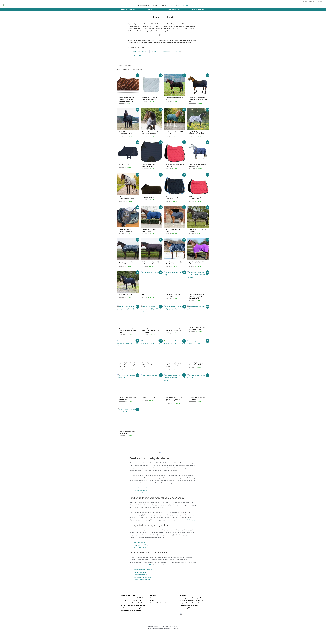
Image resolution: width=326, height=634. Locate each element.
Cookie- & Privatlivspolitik (158, 603)
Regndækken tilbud (140, 542)
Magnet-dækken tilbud (141, 545)
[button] (148, 5)
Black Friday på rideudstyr (144, 565)
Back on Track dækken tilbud (142, 577)
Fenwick (144, 52)
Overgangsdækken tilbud (141, 490)
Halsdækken (176, 52)
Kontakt (152, 600)
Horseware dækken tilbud (142, 580)
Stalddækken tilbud (140, 493)
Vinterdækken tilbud (140, 488)
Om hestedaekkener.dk (157, 598)
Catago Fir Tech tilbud (189, 520)
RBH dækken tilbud (140, 572)
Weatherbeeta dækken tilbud (143, 570)
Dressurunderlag (134, 52)
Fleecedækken (164, 52)
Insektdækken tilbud (140, 547)
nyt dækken (161, 24)
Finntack (153, 52)
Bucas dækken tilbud (140, 575)
